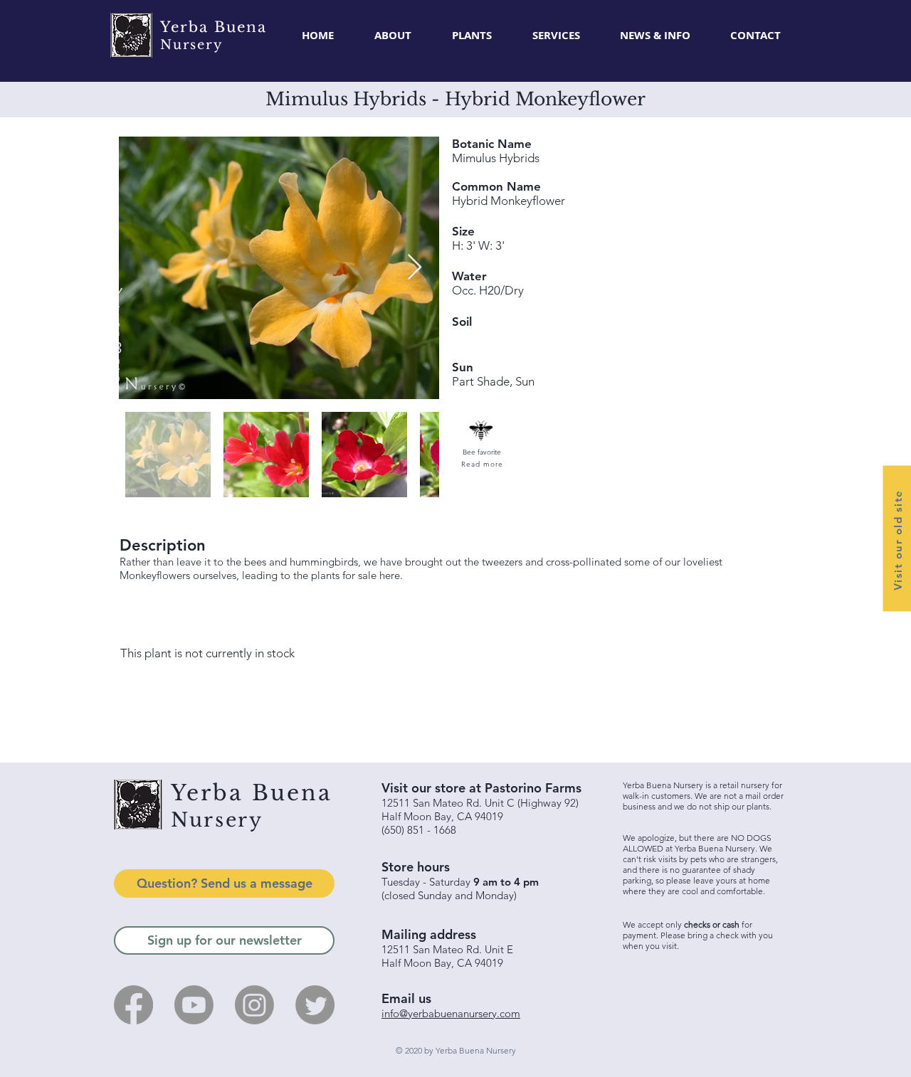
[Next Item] (414, 268)
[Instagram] (254, 1004)
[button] (471, 35)
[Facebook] (133, 1004)
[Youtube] (194, 1004)
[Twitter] (315, 1004)
